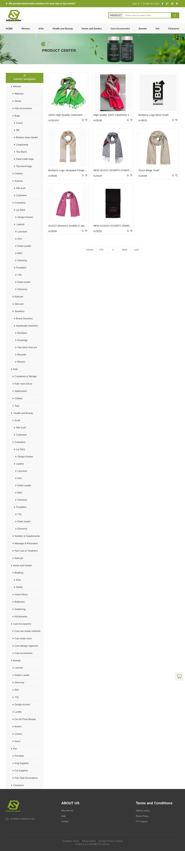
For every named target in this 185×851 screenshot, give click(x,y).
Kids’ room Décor (23, 384)
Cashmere (21, 195)
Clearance (173, 28)
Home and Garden (92, 28)
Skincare (19, 304)
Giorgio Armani (25, 217)
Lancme (19, 668)
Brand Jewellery (24, 318)
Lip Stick (20, 210)
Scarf (17, 420)
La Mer (18, 712)
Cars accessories (23, 653)
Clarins (18, 734)
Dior (19, 239)
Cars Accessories (120, 28)
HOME (9, 28)
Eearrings (22, 340)
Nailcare (19, 296)
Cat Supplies (21, 770)
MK (18, 130)
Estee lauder (23, 282)
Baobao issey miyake (27, 137)
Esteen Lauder (22, 675)
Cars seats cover (23, 638)
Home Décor (21, 594)
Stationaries (21, 391)
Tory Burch (21, 152)
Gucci (18, 741)
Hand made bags (25, 159)
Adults (19, 587)
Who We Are (67, 810)
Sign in (135, 3)
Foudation (21, 267)
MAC (20, 253)
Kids (41, 28)
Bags (17, 116)
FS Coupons (142, 821)
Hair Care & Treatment (26, 551)
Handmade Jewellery (27, 326)
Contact (65, 821)
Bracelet (21, 354)
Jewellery (19, 311)
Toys (17, 406)
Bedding (19, 572)
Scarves (19, 181)
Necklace (22, 333)
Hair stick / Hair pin (27, 347)
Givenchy (22, 260)
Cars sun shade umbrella (27, 631)
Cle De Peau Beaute (25, 719)
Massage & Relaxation (26, 543)
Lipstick (20, 224)
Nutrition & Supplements (27, 536)
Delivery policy (143, 810)
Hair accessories (23, 108)
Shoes (18, 101)
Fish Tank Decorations (26, 778)
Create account (151, 3)
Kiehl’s (18, 726)
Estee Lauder (24, 246)
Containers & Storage (26, 376)
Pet (157, 28)
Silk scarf (20, 188)
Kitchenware (21, 616)
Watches (19, 93)
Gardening (20, 609)
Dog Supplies (22, 763)
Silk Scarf (21, 427)
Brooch (21, 362)
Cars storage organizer (26, 646)
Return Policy (142, 816)
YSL (19, 275)
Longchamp (22, 144)
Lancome (22, 231)
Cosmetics (20, 202)
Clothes (19, 173)
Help (63, 816)
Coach (19, 123)
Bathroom (20, 602)
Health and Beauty (63, 28)
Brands (143, 28)
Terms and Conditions (154, 803)
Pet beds (19, 756)
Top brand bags (24, 166)
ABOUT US (70, 803)
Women (26, 28)
